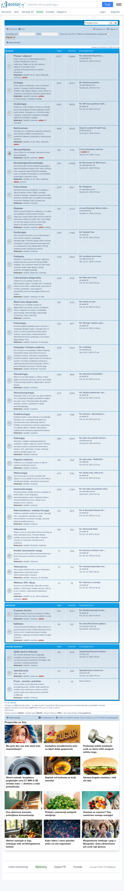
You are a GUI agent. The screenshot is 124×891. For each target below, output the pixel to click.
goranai (23, 182)
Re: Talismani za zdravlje (89, 582)
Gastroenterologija (23, 489)
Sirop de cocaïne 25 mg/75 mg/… (93, 128)
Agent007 (85, 58)
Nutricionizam (21, 128)
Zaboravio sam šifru (68, 34)
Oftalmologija (20, 473)
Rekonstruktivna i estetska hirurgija (31, 510)
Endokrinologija (22, 414)
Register (115, 11)
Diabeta (48, 227)
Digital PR (60, 867)
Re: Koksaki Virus (86, 232)
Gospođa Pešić (88, 626)
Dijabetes (18, 208)
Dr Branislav (43, 342)
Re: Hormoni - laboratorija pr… (92, 414)
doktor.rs (10, 605)
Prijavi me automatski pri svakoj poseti (92, 34)
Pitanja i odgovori (23, 56)
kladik (84, 106)
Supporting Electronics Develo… (93, 651)
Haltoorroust (86, 259)
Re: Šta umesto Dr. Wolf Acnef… (93, 163)
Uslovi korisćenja (18, 867)
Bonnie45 (85, 130)
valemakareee (87, 85)
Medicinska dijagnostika (26, 302)
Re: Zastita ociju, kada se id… (91, 473)
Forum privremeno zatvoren (91, 149)
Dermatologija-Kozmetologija (28, 163)
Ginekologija (20, 104)
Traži (107, 4)
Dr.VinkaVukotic (20, 99)
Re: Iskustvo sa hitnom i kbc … (92, 550)
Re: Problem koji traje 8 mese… (92, 610)
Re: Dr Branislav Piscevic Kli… (92, 510)
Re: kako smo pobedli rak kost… (93, 438)
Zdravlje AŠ (28, 11)
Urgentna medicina (23, 459)
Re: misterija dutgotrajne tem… (92, 566)
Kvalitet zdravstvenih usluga (28, 550)
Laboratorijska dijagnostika (27, 278)
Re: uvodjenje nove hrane (90, 256)
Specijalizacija (21, 670)
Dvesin (84, 673)
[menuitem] (21, 29)
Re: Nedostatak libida (88, 529)
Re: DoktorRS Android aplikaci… (93, 624)
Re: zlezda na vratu (87, 302)
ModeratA (44, 75)
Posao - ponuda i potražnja (27, 681)
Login (103, 11)
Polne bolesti (20, 187)
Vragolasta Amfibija (34, 99)
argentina (85, 350)
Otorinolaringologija (24, 393)
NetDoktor (19, 624)
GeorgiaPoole (85, 713)
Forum (39, 11)
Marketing (41, 867)
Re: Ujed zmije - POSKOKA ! (91, 459)
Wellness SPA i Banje (24, 582)
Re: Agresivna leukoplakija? (91, 374)
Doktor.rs (112, 867)
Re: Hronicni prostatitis (89, 82)
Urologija (18, 82)
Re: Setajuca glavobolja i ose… (92, 392)
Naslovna (6, 11)
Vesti (16, 11)
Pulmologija (20, 323)
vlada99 (26, 75)
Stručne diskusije (13, 647)
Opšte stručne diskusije (25, 652)
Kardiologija (20, 232)
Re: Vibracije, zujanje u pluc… (92, 323)
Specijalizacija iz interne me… (91, 670)
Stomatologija (21, 374)
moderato (17, 77)
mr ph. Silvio (35, 75)
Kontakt (50, 11)
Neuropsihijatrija (22, 149)
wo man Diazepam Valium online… (94, 208)
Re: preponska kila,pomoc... (91, 56)
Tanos (84, 654)
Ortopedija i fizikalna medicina (29, 347)
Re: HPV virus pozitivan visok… (92, 104)
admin (24, 77)
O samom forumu (22, 610)
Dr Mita (41, 297)
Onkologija (19, 438)
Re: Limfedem (85, 347)
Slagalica (61, 11)
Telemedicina (20, 566)
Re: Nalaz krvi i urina (88, 277)
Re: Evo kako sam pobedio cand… (93, 489)
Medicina (9, 51)
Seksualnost (20, 529)
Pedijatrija (19, 256)
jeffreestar (86, 440)
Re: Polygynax (85, 187)
